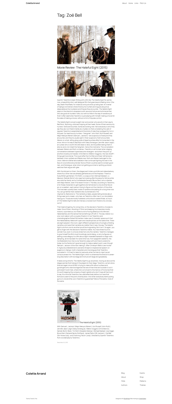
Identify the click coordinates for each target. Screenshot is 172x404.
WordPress (127, 398)
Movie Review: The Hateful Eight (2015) (82, 67)
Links (136, 3)
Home (130, 3)
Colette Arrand (33, 3)
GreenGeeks (142, 398)
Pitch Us (143, 3)
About (124, 3)
